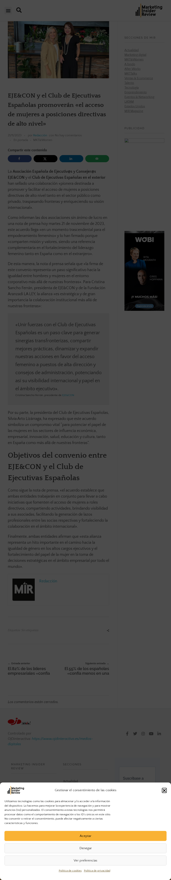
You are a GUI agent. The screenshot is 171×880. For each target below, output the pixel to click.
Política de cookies (70, 870)
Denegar (85, 848)
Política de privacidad (97, 870)
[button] (164, 790)
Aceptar (85, 836)
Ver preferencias (85, 860)
